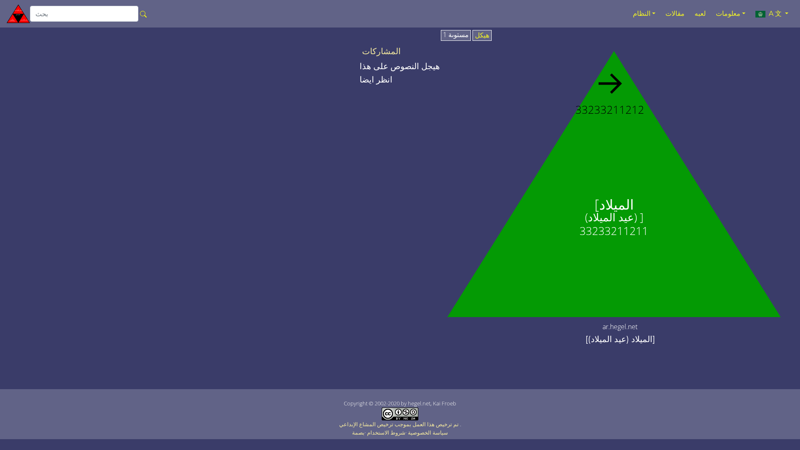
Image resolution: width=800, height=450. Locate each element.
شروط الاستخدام (386, 432)
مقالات (675, 14)
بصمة (358, 432)
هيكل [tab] (482, 35)
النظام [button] (641, 14)
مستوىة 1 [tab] (456, 35)
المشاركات (381, 51)
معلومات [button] (728, 14)
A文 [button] (774, 14)
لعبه (700, 14)
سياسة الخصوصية (428, 432)
